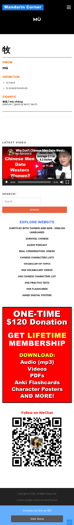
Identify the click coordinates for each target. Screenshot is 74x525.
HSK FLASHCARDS (37, 288)
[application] (37, 166)
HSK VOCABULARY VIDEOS (37, 270)
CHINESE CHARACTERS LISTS (37, 257)
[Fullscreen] (67, 182)
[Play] (6, 182)
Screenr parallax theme (28, 500)
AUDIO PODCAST (37, 245)
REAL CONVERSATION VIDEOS (37, 251)
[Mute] (62, 182)
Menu (69, 7)
